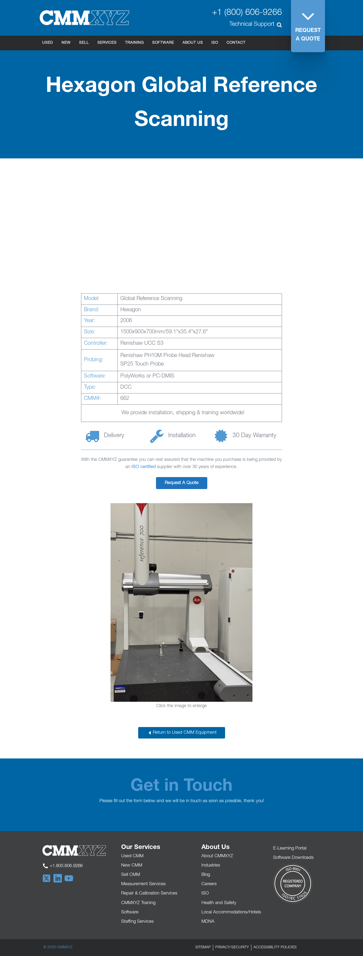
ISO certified (144, 467)
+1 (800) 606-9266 (247, 13)
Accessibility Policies (275, 947)
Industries (210, 865)
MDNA (207, 922)
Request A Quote (182, 483)
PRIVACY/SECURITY (232, 947)
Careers (209, 884)
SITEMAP (203, 947)
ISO (215, 43)
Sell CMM (130, 875)
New (66, 43)
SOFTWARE (163, 43)
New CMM (131, 865)
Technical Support (252, 24)
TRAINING (134, 43)
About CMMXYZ (217, 856)
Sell (84, 43)
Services (107, 43)
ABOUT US (193, 43)
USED (47, 43)
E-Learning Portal (289, 848)
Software (129, 912)
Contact (236, 43)
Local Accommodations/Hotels (231, 912)
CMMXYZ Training (138, 903)
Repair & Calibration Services (149, 893)
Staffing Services (137, 922)
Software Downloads (293, 858)
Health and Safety (218, 903)
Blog (205, 875)
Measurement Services (143, 884)
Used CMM (132, 856)
